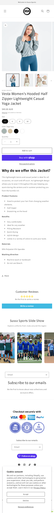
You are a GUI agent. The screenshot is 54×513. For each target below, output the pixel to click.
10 (28, 121)
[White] (22, 131)
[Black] (16, 131)
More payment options (27, 164)
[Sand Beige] (10, 131)
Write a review (27, 306)
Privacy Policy (40, 487)
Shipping (4, 112)
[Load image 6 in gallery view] (41, 80)
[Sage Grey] (4, 131)
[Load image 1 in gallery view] (12, 80)
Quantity (5, 137)
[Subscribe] (46, 375)
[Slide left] (3, 80)
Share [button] (6, 276)
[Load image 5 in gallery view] (27, 80)
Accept (25, 494)
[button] (5, 11)
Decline (26, 500)
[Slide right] (51, 80)
